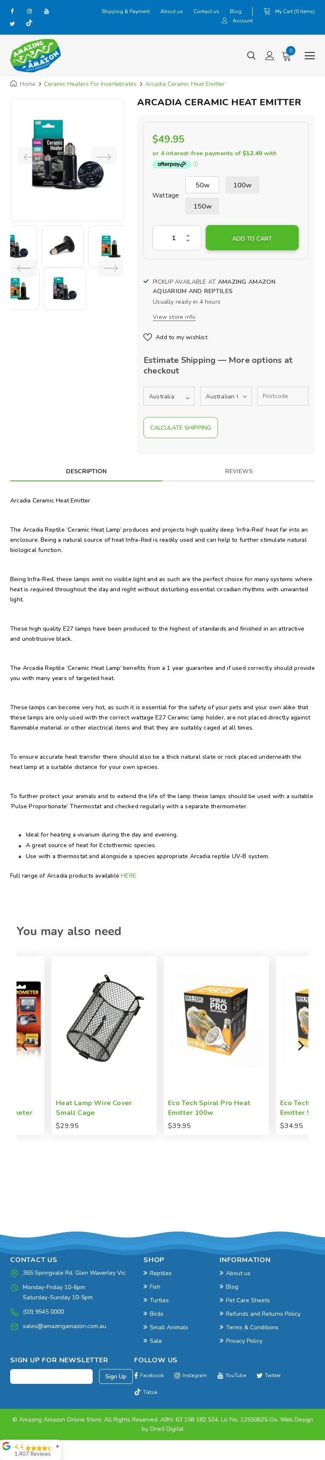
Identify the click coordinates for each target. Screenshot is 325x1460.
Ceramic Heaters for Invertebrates (90, 84)
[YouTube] (46, 11)
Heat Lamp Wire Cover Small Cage (59, 1107)
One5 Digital (167, 1429)
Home (28, 84)
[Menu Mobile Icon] (310, 56)
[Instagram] (29, 11)
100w (242, 185)
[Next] (300, 1046)
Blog (236, 11)
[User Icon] (225, 21)
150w (202, 206)
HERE (128, 876)
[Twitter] (12, 23)
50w (203, 185)
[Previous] (25, 1046)
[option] (67, 155)
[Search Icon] (251, 56)
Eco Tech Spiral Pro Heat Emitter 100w (174, 1107)
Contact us (206, 11)
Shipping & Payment (126, 11)
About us (171, 11)
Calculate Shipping (180, 428)
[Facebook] (12, 11)
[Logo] (35, 55)
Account (243, 20)
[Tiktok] (29, 23)
